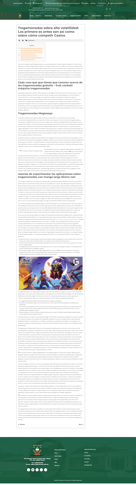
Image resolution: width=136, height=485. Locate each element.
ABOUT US (107, 15)
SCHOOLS (38, 15)
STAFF (86, 15)
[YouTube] (32, 469)
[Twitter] (100, 9)
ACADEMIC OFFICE (61, 15)
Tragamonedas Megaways (28, 54)
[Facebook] (97, 9)
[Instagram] (110, 9)
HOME (31, 15)
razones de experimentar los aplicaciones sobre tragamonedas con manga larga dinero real (31, 57)
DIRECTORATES (96, 15)
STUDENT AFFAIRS (75, 15)
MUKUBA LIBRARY (18, 3)
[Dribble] (107, 9)
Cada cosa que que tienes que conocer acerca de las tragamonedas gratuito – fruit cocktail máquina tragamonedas (32, 50)
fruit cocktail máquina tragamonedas (66, 219)
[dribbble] (41, 469)
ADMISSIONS (48, 15)
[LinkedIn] (104, 9)
